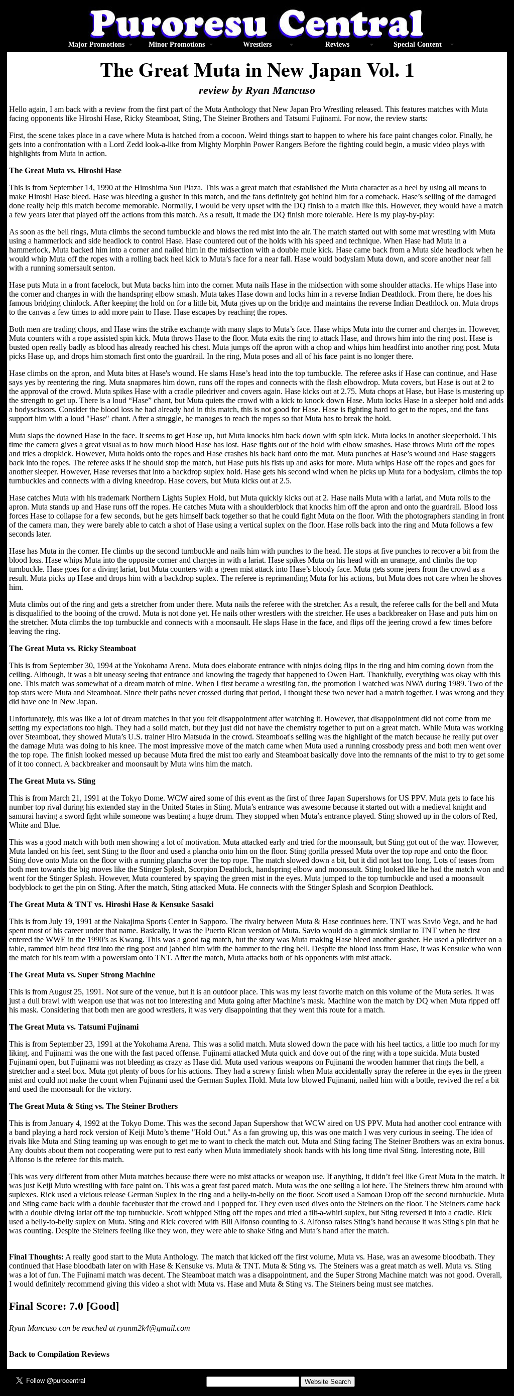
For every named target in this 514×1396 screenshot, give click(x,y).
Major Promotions (96, 44)
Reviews (337, 44)
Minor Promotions (177, 44)
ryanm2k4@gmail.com (153, 1328)
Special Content (418, 44)
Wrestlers (257, 44)
